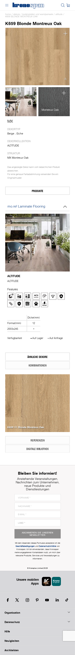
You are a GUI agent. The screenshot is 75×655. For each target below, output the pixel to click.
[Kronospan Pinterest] (37, 600)
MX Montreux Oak (18, 157)
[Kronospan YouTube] (47, 600)
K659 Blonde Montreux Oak (21, 16)
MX (10, 121)
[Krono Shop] (68, 5)
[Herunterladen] (65, 79)
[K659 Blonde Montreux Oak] (37, 56)
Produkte (37, 191)
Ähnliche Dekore (37, 357)
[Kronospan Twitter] (17, 600)
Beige (10, 133)
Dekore (16, 14)
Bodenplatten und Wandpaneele (37, 14)
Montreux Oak (50, 110)
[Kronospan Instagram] (27, 600)
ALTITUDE (58, 14)
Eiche (20, 133)
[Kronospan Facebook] (8, 600)
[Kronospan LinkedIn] (57, 600)
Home (8, 14)
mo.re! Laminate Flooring (26, 206)
